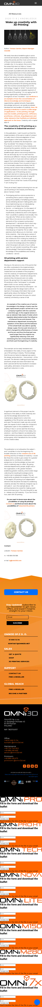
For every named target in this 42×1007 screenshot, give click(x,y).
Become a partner (18, 693)
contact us (15, 673)
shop (11, 658)
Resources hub (9, 774)
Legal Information (18, 774)
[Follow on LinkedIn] (32, 766)
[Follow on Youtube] (36, 766)
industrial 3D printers (27, 506)
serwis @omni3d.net (13, 752)
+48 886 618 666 (11, 750)
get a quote (15, 654)
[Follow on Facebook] (24, 766)
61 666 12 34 (14, 640)
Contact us (10, 504)
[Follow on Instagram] (28, 766)
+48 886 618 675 (11, 758)
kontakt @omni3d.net (13, 742)
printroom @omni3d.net (14, 760)
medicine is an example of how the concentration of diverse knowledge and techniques (21, 99)
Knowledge (28, 19)
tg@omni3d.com (15, 560)
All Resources (15, 14)
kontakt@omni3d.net (19, 644)
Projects (35, 776)
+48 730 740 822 (11, 748)
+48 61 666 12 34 (11, 740)
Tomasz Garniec (17, 551)
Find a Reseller (16, 677)
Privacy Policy (28, 774)
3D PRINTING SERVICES (19, 661)
